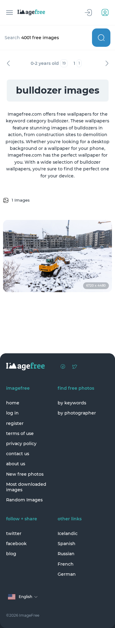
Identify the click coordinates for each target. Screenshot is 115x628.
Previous (8, 63)
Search (101, 37)
